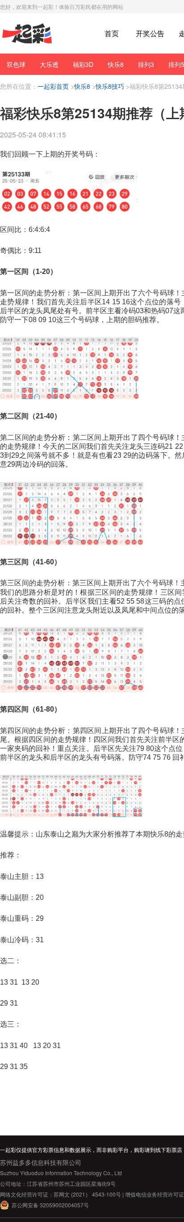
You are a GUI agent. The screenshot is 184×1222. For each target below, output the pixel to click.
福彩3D (83, 64)
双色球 (16, 64)
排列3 (146, 64)
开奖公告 (150, 33)
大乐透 (49, 64)
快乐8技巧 (110, 86)
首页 (112, 33)
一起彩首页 (53, 86)
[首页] (27, 33)
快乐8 (116, 64)
